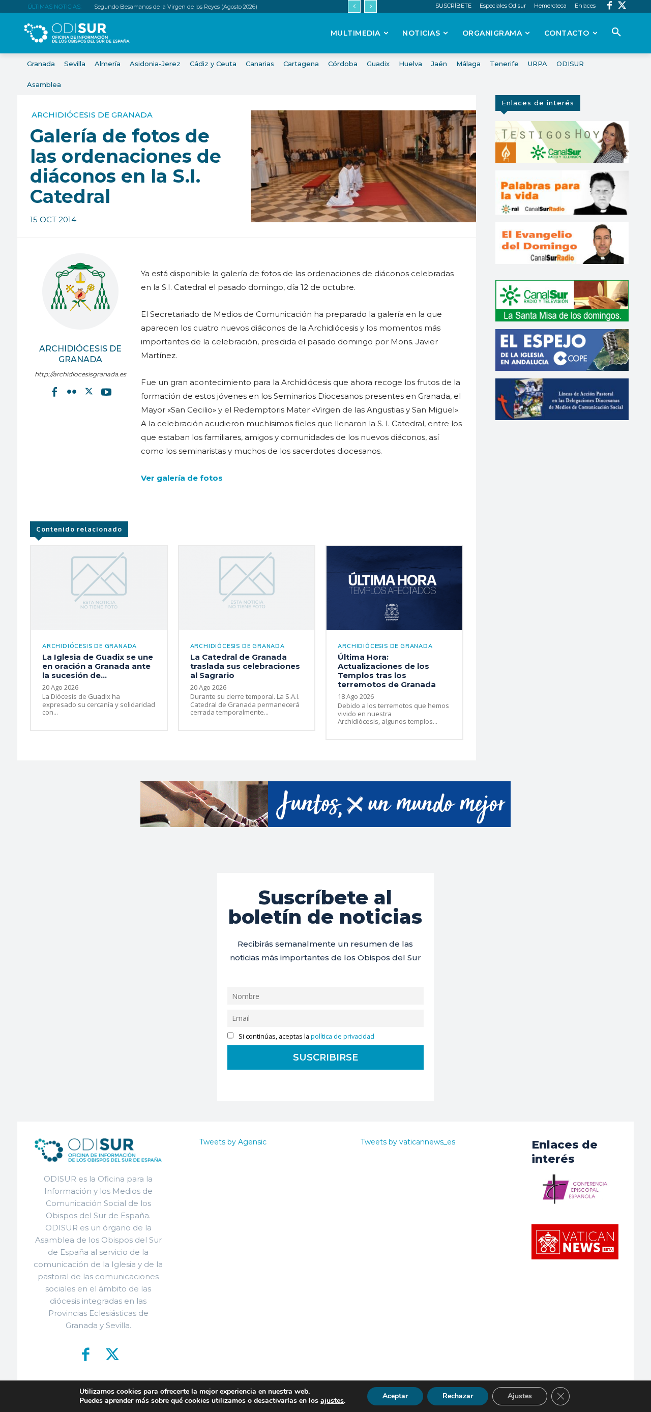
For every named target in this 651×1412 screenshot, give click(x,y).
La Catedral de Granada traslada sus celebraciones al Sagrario (245, 666)
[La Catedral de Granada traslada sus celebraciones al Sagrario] (247, 588)
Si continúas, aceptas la (305, 1036)
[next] (370, 6)
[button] (616, 32)
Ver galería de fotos (182, 478)
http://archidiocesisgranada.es (80, 374)
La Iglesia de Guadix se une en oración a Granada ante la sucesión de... (97, 666)
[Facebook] (609, 6)
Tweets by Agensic (233, 1141)
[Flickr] (72, 391)
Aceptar (395, 1396)
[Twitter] (622, 6)
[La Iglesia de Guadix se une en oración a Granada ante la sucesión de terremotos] (99, 588)
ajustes (332, 1400)
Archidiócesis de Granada (92, 115)
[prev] (354, 6)
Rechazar (457, 1396)
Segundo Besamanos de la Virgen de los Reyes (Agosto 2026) (175, 6)
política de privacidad (342, 1036)
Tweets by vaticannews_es (408, 1141)
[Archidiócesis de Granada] (80, 291)
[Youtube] (106, 391)
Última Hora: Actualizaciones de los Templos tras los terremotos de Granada (387, 670)
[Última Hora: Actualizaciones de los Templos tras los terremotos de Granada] (394, 588)
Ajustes (520, 1396)
